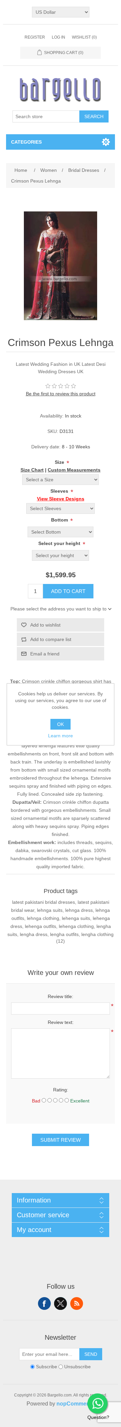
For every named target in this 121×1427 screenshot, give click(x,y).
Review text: (61, 1022)
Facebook (44, 1303)
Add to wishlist (45, 625)
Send (90, 1354)
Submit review (60, 1140)
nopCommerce (75, 1404)
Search (94, 116)
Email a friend (44, 653)
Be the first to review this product (60, 393)
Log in (58, 37)
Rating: (60, 1089)
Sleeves (60, 491)
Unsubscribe (77, 1367)
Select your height (60, 543)
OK (60, 724)
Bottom (60, 520)
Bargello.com (50, 1421)
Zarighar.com (84, 1421)
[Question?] (97, 1403)
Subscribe (46, 1367)
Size (60, 462)
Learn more (60, 735)
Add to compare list (50, 639)
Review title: (60, 996)
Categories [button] (26, 142)
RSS (76, 1303)
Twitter (60, 1303)
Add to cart (68, 591)
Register (35, 37)
